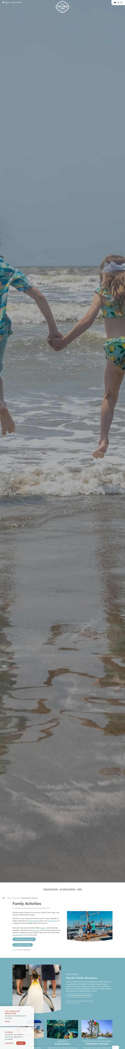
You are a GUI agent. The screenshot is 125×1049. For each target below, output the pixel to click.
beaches (42, 928)
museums (36, 930)
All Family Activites (67, 889)
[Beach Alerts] (3, 2)
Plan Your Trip (16, 2)
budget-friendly (33, 921)
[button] (115, 1047)
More (79, 889)
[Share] (3, 898)
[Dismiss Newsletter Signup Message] (32, 1007)
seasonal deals (52, 921)
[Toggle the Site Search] (118, 2)
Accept (20, 1043)
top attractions (17, 935)
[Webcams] (115, 2)
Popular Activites (51, 889)
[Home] (69, 7)
